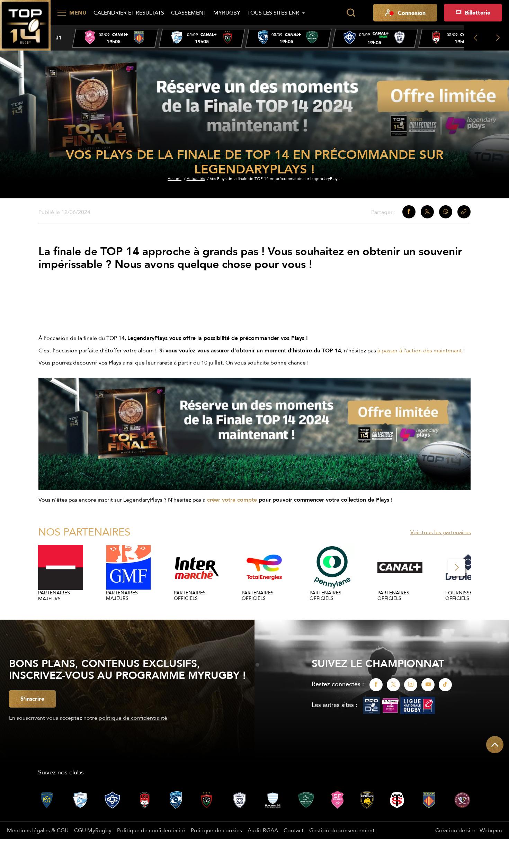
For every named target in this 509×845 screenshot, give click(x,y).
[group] (115, 38)
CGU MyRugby (92, 830)
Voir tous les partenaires (440, 532)
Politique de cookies (216, 830)
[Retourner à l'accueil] (25, 24)
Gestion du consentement (342, 830)
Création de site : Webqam (468, 830)
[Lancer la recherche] (350, 12)
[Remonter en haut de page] (494, 744)
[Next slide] (497, 38)
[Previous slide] (475, 38)
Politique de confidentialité (151, 830)
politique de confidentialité (133, 717)
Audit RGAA (263, 830)
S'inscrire (32, 698)
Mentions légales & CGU (38, 830)
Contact (294, 830)
